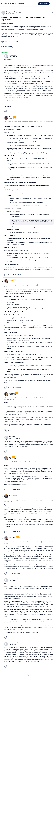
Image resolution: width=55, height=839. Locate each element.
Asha (10, 280)
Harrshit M (12, 537)
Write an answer (7, 46)
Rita (10, 457)
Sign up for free (43, 4)
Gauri (11, 117)
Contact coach (17, 274)
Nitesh (11, 495)
